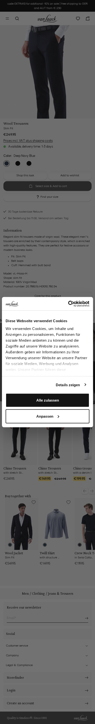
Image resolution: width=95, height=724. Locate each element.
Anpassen (44, 416)
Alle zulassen (47, 400)
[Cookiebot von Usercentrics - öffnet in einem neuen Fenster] (68, 304)
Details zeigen (68, 385)
